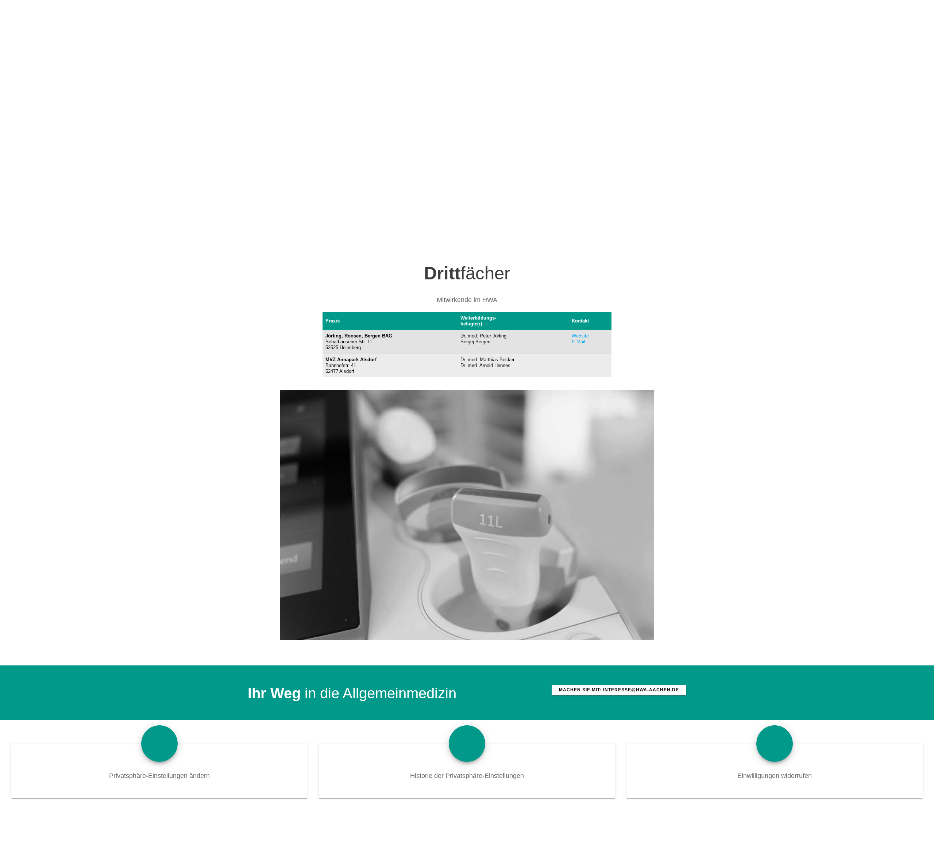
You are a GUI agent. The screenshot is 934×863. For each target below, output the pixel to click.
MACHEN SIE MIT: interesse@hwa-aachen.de (619, 689)
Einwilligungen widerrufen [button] (774, 775)
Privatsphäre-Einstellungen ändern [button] (159, 775)
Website (580, 336)
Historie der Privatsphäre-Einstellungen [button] (467, 775)
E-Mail (578, 341)
